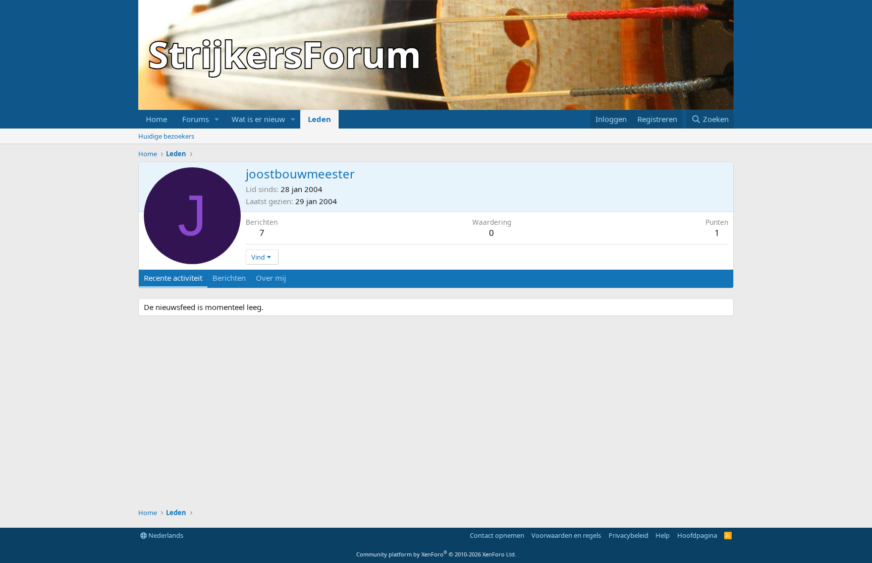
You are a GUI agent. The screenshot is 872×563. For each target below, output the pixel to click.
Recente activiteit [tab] (173, 278)
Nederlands (165, 535)
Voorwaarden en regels (566, 535)
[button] (217, 119)
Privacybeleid (628, 535)
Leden (319, 119)
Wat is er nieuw (258, 119)
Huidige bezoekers (166, 136)
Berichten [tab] (229, 278)
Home (156, 119)
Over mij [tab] (271, 278)
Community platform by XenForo (436, 554)
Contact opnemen (497, 535)
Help (663, 535)
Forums (195, 119)
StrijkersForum (284, 54)
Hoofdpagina (697, 535)
